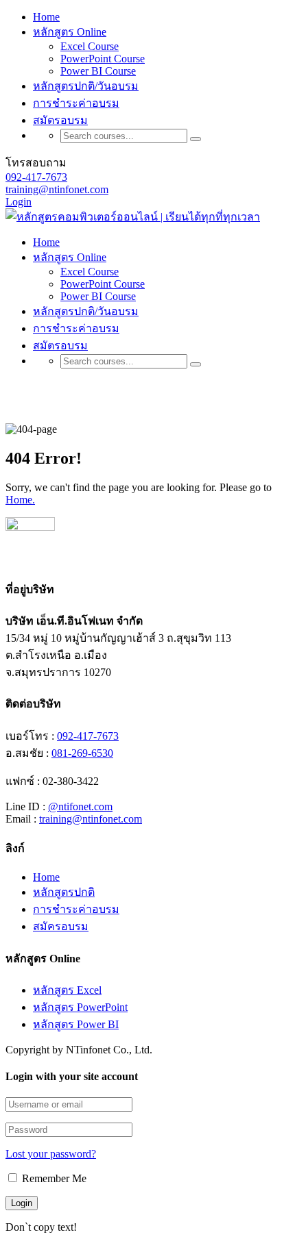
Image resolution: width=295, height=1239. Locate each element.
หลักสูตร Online (69, 32)
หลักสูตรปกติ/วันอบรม (86, 86)
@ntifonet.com (80, 806)
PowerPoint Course (102, 58)
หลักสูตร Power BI (76, 1024)
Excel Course (89, 46)
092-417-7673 (36, 177)
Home (46, 17)
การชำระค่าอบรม (76, 103)
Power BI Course (98, 71)
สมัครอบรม (60, 926)
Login (18, 202)
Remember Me (52, 1178)
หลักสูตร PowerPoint (80, 1007)
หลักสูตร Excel (67, 990)
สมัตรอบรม (60, 120)
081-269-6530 (82, 753)
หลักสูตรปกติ (64, 892)
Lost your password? (50, 1154)
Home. (20, 499)
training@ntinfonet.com (56, 189)
